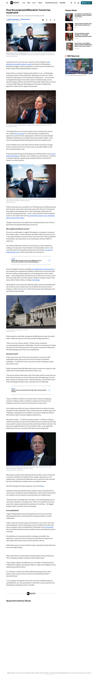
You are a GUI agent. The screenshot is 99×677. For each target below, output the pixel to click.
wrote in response (19, 133)
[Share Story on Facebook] (42, 19)
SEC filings (36, 280)
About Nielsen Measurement (64, 673)
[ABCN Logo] (14, 3)
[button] (7, 2)
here (42, 486)
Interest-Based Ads (54, 673)
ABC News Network (11, 673)
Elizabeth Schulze (25, 19)
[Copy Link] (54, 19)
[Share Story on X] (46, 19)
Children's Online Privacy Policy (42, 673)
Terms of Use (73, 673)
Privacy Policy (19, 673)
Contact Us (88, 673)
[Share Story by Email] (50, 19)
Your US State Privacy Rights (29, 673)
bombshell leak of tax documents (42, 269)
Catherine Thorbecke (13, 19)
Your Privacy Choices (81, 673)
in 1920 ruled (49, 527)
